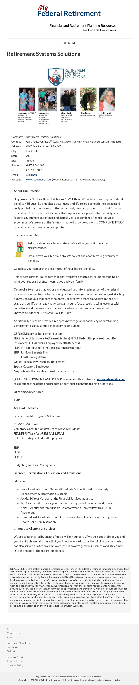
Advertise (12, 637)
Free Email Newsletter (19, 643)
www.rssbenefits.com (39, 179)
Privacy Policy (14, 661)
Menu (72, 43)
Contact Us (13, 633)
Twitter (11, 651)
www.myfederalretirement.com (69, 9)
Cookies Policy (15, 665)
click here (31, 174)
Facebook (12, 647)
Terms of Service (16, 657)
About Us (12, 628)
